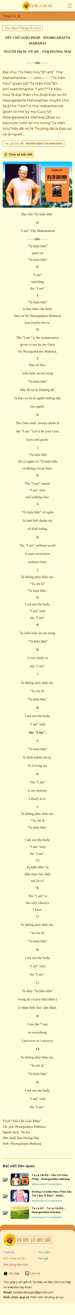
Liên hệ (35, 1273)
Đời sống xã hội (14, 1258)
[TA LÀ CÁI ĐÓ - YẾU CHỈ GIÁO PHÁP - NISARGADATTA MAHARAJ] (19, 1179)
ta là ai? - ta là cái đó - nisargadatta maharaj (48, 1210)
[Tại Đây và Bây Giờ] (37, 6)
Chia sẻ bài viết (20, 154)
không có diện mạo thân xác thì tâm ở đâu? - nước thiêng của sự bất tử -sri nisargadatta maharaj (52, 1194)
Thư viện (44, 1252)
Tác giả (43, 1258)
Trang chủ (9, 16)
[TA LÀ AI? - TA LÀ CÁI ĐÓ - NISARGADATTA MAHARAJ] (19, 1212)
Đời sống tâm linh (15, 1264)
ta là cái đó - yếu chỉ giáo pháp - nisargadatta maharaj (51, 1177)
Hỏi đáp (14, 1273)
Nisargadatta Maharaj (44, 143)
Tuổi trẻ (8, 1252)
